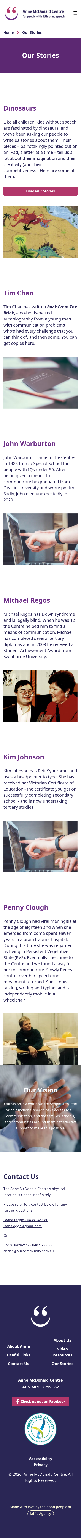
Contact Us (18, 1363)
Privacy (41, 1464)
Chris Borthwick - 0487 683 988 (28, 1245)
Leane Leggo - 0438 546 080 (25, 1220)
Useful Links (18, 1355)
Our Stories (32, 32)
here (29, 343)
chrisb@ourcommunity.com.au (28, 1251)
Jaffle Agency (40, 1513)
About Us (62, 1340)
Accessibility (40, 1458)
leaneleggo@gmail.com (22, 1226)
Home (8, 32)
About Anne (18, 1346)
